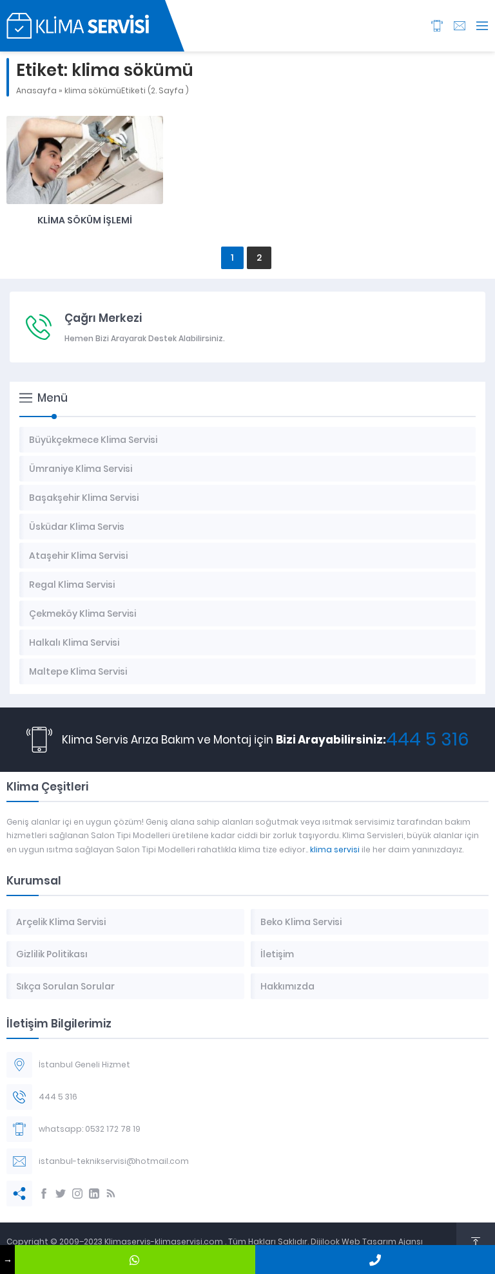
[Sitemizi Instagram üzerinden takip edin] (77, 1193)
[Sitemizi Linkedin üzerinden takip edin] (94, 1193)
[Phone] (375, 1259)
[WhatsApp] (135, 1259)
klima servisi (335, 849)
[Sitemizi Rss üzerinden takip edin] (111, 1193)
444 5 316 (427, 739)
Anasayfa (36, 90)
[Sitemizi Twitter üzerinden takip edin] (60, 1193)
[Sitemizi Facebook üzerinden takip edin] (44, 1193)
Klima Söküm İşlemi (84, 220)
